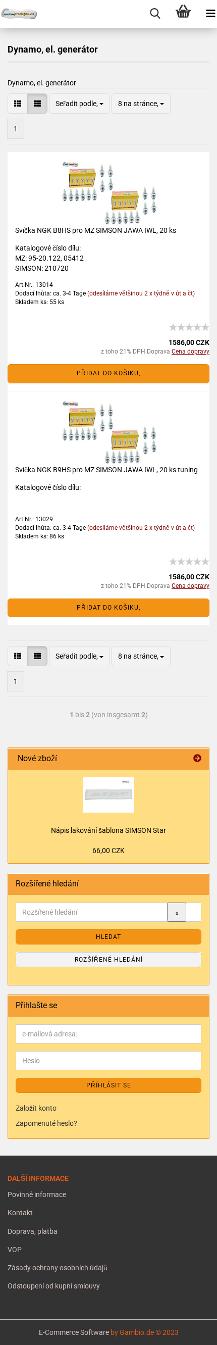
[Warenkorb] (183, 14)
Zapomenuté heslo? (46, 1123)
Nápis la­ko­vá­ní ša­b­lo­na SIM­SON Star (108, 830)
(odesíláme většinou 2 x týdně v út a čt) (141, 293)
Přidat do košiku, (108, 373)
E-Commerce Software (74, 1332)
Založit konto (36, 1108)
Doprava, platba (33, 1231)
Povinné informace (37, 1194)
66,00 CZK (108, 850)
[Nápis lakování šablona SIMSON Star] (108, 795)
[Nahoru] (28, 1329)
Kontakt (20, 1213)
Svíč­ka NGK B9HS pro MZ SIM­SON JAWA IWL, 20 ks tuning (106, 470)
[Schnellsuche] (155, 14)
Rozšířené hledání (109, 959)
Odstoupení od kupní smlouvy (54, 1286)
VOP (15, 1250)
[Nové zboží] (197, 759)
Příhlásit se (108, 1085)
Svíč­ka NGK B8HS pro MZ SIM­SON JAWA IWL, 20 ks (95, 230)
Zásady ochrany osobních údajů (57, 1268)
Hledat (108, 936)
